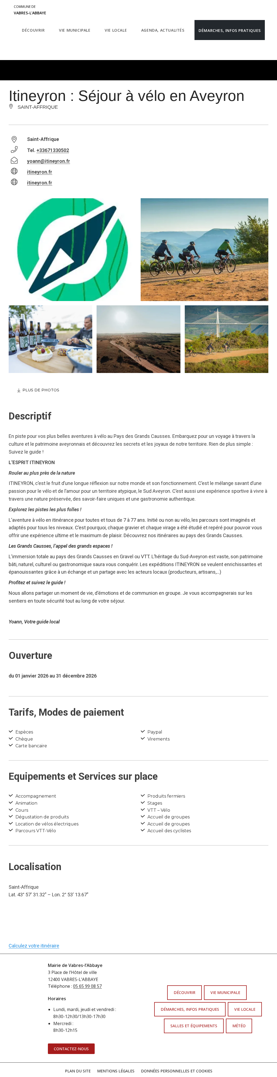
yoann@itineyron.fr (48, 161)
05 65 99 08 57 (87, 986)
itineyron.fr (39, 172)
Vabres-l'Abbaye (30, 10)
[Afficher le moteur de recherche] (23, 50)
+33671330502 (53, 150)
